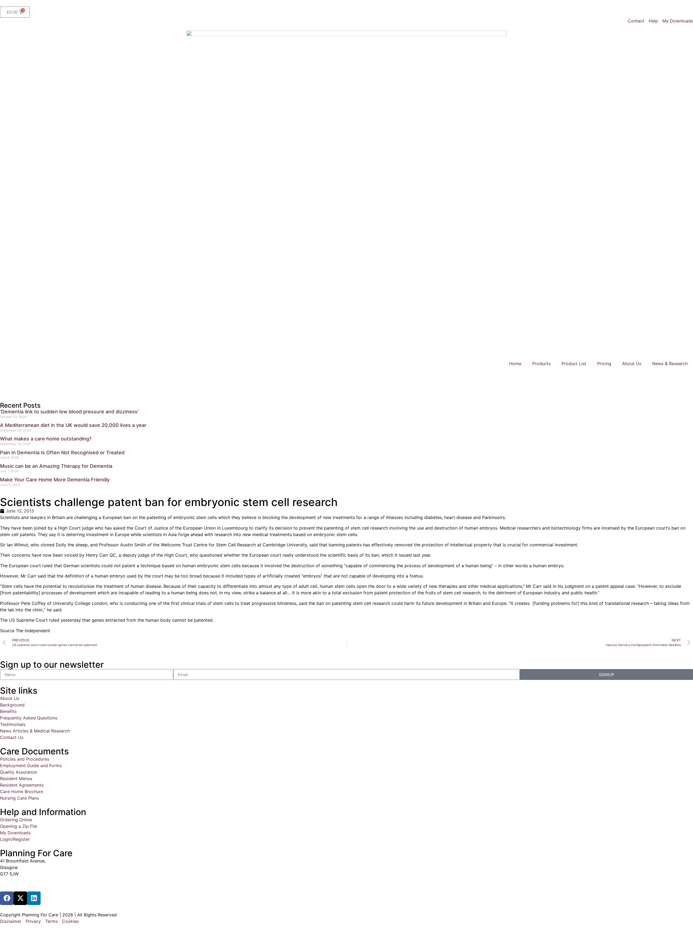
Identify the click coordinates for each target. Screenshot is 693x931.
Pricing (604, 363)
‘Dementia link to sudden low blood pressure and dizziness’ (69, 411)
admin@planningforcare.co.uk (30, 884)
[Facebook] (7, 898)
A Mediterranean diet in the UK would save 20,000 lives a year (73, 425)
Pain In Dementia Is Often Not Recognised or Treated (62, 452)
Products (541, 363)
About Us (631, 363)
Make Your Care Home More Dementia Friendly (55, 479)
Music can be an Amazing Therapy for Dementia (56, 466)
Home (515, 363)
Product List (573, 363)
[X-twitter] (20, 898)
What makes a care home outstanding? (45, 439)
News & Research (670, 363)
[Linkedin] (34, 898)
